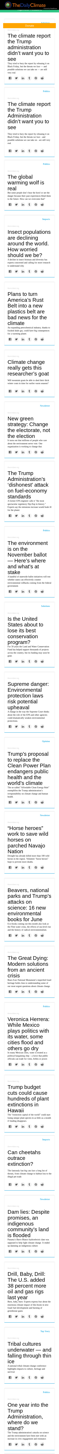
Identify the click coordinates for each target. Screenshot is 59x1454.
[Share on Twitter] (16, 78)
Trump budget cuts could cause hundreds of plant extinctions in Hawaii (28, 1098)
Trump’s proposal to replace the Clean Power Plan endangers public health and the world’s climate (29, 768)
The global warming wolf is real (26, 182)
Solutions (45, 606)
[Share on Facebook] (10, 78)
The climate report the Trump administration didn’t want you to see (29, 47)
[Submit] (54, 36)
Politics (46, 91)
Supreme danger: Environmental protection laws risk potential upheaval (28, 695)
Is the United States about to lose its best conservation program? (25, 630)
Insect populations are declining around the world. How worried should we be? (29, 243)
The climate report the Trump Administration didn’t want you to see (29, 115)
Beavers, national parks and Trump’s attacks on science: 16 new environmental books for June (29, 904)
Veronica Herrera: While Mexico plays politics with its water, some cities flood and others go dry (28, 1033)
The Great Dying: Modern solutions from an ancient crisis (28, 967)
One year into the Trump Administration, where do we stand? (28, 1416)
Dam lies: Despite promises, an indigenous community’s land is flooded (29, 1223)
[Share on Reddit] (42, 78)
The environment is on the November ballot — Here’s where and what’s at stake (28, 557)
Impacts (46, 219)
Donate (29, 25)
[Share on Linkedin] (22, 78)
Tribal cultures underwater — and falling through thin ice (29, 1352)
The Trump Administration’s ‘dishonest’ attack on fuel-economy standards (28, 485)
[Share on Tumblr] (29, 78)
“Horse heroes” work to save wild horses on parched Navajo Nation (28, 839)
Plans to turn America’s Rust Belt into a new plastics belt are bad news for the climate (27, 308)
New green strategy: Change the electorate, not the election (29, 427)
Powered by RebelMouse (50, 8)
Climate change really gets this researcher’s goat (28, 368)
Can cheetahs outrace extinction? (24, 1158)
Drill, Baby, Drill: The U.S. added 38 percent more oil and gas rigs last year (27, 1285)
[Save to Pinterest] (35, 78)
